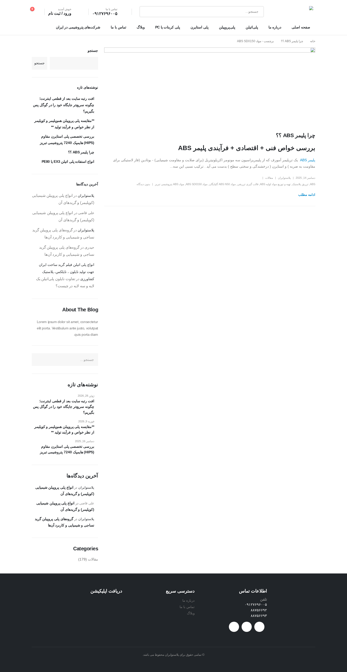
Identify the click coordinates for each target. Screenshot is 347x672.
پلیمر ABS (307, 160)
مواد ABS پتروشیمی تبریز (169, 184)
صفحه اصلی (301, 27)
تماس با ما (118, 27)
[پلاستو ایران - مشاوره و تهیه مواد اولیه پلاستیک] (297, 12)
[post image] (209, 85)
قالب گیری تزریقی (247, 184)
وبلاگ (141, 27)
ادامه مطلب (306, 195)
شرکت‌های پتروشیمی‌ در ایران (78, 27)
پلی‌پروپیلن (227, 27)
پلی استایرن (200, 27)
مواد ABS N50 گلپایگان (222, 184)
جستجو (93, 51)
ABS (312, 184)
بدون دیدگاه (143, 184)
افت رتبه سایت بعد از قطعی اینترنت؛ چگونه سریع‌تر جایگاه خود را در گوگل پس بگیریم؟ (63, 105)
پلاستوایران (284, 177)
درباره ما (275, 27)
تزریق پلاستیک (300, 184)
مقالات (269, 177)
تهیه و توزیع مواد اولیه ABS (275, 184)
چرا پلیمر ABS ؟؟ (295, 135)
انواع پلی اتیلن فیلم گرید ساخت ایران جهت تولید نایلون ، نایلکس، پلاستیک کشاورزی (66, 272)
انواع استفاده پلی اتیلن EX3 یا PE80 (68, 161)
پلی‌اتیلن (252, 27)
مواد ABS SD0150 (197, 184)
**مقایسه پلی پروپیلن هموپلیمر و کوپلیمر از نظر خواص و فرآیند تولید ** (64, 429)
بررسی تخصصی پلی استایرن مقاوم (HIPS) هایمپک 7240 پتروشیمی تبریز (67, 449)
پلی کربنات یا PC (167, 27)
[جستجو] (147, 12)
